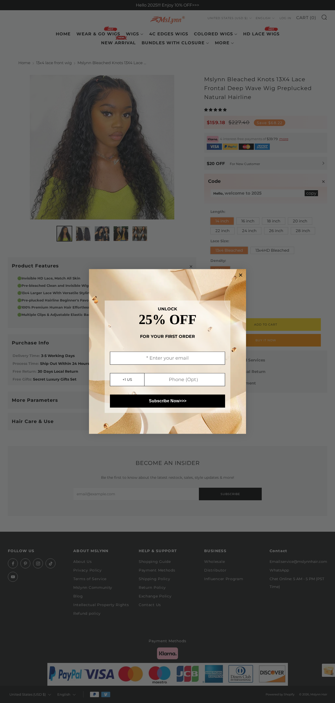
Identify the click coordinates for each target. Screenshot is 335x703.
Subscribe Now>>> (167, 401)
